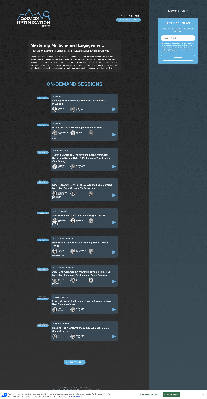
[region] (103, 394)
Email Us (76, 389)
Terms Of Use (67, 389)
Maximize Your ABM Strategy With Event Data (77, 127)
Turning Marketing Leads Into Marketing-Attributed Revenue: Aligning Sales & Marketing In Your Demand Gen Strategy (81, 158)
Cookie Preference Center (149, 394)
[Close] (203, 394)
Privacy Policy (55, 389)
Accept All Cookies (171, 394)
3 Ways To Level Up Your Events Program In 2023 (79, 215)
